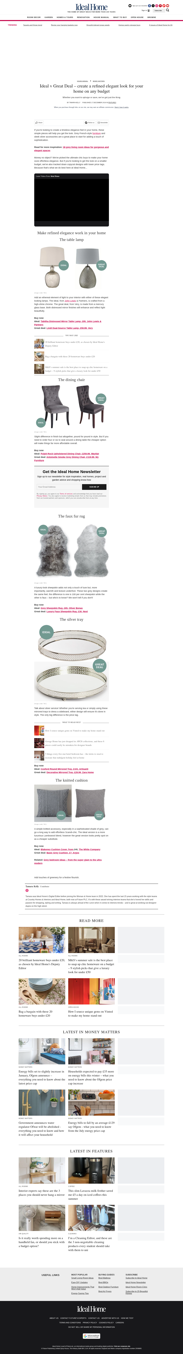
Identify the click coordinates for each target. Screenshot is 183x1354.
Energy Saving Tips (80, 1293)
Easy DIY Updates (79, 1282)
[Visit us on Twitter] (153, 5)
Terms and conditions (70, 1323)
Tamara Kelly (74, 102)
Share (40, 123)
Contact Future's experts (73, 1318)
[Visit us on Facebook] (149, 5)
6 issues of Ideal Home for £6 (160, 25)
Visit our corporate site (122, 1346)
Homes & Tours (65, 17)
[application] (71, 200)
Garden (49, 17)
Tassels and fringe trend (32, 25)
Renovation (83, 17)
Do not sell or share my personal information (91, 1327)
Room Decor (34, 17)
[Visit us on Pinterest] (160, 5)
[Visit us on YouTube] (167, 5)
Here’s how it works (122, 107)
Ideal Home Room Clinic (136, 1287)
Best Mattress (104, 1278)
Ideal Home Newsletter (136, 1282)
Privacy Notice (42, 496)
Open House (137, 17)
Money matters (99, 81)
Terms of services (66, 494)
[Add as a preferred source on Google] (91, 1336)
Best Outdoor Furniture (108, 1287)
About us (54, 1318)
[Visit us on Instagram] (156, 5)
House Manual (101, 17)
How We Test (127, 1318)
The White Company (89, 849)
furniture (96, 133)
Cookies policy (106, 1323)
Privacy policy (90, 1323)
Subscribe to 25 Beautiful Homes (137, 1292)
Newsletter (104, 123)
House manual (82, 81)
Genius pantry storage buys (129, 25)
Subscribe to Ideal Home (136, 1278)
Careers (120, 1323)
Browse (152, 17)
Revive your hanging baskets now (64, 25)
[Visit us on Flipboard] (163, 5)
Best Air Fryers (104, 1291)
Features (112, 102)
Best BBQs (103, 1282)
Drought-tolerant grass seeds (98, 25)
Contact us (93, 1318)
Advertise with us (110, 1318)
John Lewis (70, 301)
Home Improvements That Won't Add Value (82, 1288)
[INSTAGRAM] (28, 890)
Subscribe (158, 10)
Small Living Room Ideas (82, 1278)
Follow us (91, 123)
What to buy (120, 17)
